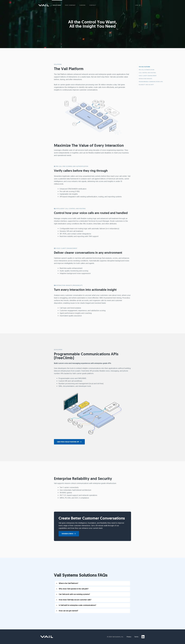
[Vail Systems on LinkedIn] (143, 636)
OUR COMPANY (70, 5)
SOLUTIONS (57, 5)
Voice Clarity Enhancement (148, 75)
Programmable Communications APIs (151, 81)
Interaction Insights (145, 78)
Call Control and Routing (147, 72)
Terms (136, 637)
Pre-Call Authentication (146, 69)
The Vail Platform (144, 66)
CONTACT (92, 5)
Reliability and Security (146, 84)
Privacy (129, 637)
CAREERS (82, 5)
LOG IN (138, 5)
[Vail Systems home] (46, 637)
